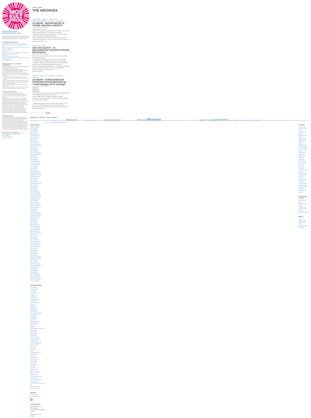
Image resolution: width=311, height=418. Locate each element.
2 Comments (45, 27)
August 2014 (33, 207)
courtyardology (52, 120)
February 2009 (34, 274)
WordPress (302, 227)
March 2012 (33, 239)
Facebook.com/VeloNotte (7, 136)
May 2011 (32, 251)
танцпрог (32, 381)
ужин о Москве (34, 386)
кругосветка (33, 359)
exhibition (33, 296)
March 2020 (33, 151)
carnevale (40, 120)
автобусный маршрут (36, 328)
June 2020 (33, 147)
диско (32, 347)
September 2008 (34, 279)
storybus (32, 316)
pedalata (32, 306)
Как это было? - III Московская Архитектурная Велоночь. (50, 50)
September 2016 (34, 183)
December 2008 (34, 275)
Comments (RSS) (35, 396)
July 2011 (32, 248)
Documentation (303, 203)
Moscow (71, 119)
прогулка (303, 120)
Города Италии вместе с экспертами (10, 56)
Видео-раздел (5, 55)
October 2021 (34, 135)
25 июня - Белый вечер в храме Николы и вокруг (48, 24)
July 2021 (33, 139)
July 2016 (33, 185)
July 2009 (33, 269)
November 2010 (34, 257)
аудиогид (33, 333)
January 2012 (34, 241)
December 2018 (34, 164)
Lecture (36, 19)
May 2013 (32, 221)
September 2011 (34, 246)
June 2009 (33, 270)
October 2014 (34, 204)
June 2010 (33, 260)
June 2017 (33, 180)
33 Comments (45, 86)
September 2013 (34, 216)
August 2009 (33, 267)
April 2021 (33, 142)
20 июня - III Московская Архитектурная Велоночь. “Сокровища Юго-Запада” (49, 82)
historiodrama (34, 299)
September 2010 (34, 258)
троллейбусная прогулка (37, 383)
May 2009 (32, 272)
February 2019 (34, 161)
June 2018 (33, 166)
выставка (33, 345)
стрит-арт (47, 122)
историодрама (34, 352)
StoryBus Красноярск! (7, 50)
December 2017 (34, 171)
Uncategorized (34, 321)
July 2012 (33, 234)
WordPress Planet (303, 212)
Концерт (32, 357)
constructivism (46, 120)
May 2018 (32, 168)
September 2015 (34, 197)
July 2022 (33, 128)
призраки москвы (296, 120)
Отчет (44, 45)
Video (31, 325)
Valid (302, 222)
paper (31, 304)
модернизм (273, 120)
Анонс (51, 21)
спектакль (33, 378)
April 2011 (33, 253)
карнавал (246, 120)
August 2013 (33, 217)
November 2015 (34, 195)
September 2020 (34, 145)
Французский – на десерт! (8, 60)
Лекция (59, 21)
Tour (31, 319)
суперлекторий (34, 379)
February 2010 (34, 263)
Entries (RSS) (34, 394)
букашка (32, 335)
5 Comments (45, 54)
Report (35, 45)
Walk (31, 326)
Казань (122, 120)
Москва (142, 120)
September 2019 (34, 154)
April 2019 (33, 159)
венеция (231, 120)
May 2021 (32, 140)
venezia (94, 120)
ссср (306, 120)
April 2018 (33, 169)
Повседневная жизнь (166, 120)
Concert (32, 292)
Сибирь (182, 120)
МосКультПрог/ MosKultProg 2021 (12, 32)
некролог (33, 364)
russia (78, 120)
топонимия (51, 122)
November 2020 (34, 144)
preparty (32, 309)
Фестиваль (33, 388)
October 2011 (34, 245)
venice (98, 120)
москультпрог (279, 120)
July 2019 (33, 156)
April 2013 (33, 222)
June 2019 (33, 157)
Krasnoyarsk (63, 120)
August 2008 (33, 280)
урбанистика (58, 122)
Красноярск (128, 120)
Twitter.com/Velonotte (7, 137)
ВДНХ (102, 120)
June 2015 (33, 202)
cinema (32, 290)
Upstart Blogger (303, 225)
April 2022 (33, 132)
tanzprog (32, 318)
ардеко (197, 120)
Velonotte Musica (25, 86)
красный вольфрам (265, 120)
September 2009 (34, 265)
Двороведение (112, 120)
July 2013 (33, 219)
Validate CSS (302, 220)
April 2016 (33, 190)
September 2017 (34, 175)
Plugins (301, 205)
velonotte (88, 120)
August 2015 (33, 198)
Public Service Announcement (47, 76)
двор (236, 120)
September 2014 (34, 205)
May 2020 (32, 149)
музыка (284, 120)
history (58, 120)
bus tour (32, 287)
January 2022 (34, 133)
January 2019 (34, 163)
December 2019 (34, 152)
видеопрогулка (34, 342)
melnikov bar (33, 302)
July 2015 (33, 200)
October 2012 (34, 231)
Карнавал (33, 354)
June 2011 (33, 250)
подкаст (32, 369)
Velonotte (4, 51)
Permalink (39, 27)
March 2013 (33, 224)
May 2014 (32, 209)
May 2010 (32, 262)
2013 (31, 120)
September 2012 (34, 233)
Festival (32, 297)
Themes (301, 210)
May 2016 (32, 188)
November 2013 (34, 214)
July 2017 (33, 178)
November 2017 (34, 173)
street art (82, 120)
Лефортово (134, 120)
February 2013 (34, 226)
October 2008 (34, 277)
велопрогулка (34, 338)
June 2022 (33, 130)
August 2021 (33, 137)
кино (31, 355)
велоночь (222, 119)
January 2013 (34, 228)
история (241, 120)
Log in (300, 218)
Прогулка (33, 372)
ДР (31, 350)
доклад (32, 349)
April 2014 (33, 210)
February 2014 (34, 212)
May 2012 (32, 236)
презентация (33, 371)
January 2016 (34, 192)
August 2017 (33, 176)
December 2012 (34, 229)
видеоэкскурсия (35, 343)
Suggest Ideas (303, 207)
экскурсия (64, 122)
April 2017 (33, 181)
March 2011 (33, 255)
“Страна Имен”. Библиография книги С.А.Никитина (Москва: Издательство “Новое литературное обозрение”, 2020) (15, 45)
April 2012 (33, 238)
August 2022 (33, 127)
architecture (35, 120)
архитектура (207, 120)
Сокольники (187, 120)
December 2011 (34, 243)
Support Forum (303, 208)
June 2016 (33, 186)
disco (31, 294)
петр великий (289, 120)
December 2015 (34, 193)
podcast (32, 308)
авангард (193, 120)
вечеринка (33, 340)
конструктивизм (255, 120)
